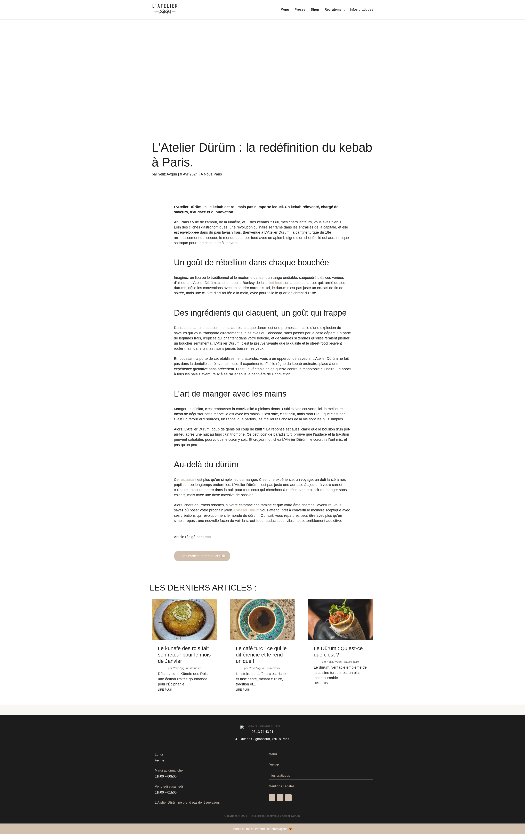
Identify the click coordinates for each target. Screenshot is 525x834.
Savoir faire (351, 661)
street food (273, 283)
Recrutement (334, 9)
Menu (285, 9)
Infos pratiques (361, 9)
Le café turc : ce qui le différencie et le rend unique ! (261, 654)
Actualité (195, 668)
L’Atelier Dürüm (246, 510)
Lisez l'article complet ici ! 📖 (202, 556)
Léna (207, 537)
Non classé (273, 668)
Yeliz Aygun (167, 174)
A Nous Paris (211, 174)
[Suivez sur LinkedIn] (288, 797)
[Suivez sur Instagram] (280, 797)
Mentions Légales (281, 786)
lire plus (165, 689)
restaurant (188, 480)
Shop (315, 9)
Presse (299, 9)
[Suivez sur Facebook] (272, 797)
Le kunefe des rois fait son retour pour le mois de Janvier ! (184, 654)
